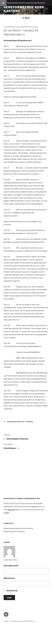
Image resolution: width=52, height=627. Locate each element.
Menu (27, 18)
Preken (29, 422)
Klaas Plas (32, 27)
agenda (11, 509)
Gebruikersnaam (11, 566)
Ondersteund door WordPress (23, 621)
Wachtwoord (9, 578)
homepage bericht (16, 422)
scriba (6, 513)
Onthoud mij (11, 591)
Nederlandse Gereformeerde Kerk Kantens (26, 3)
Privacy (7, 621)
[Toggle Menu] (3, 3)
